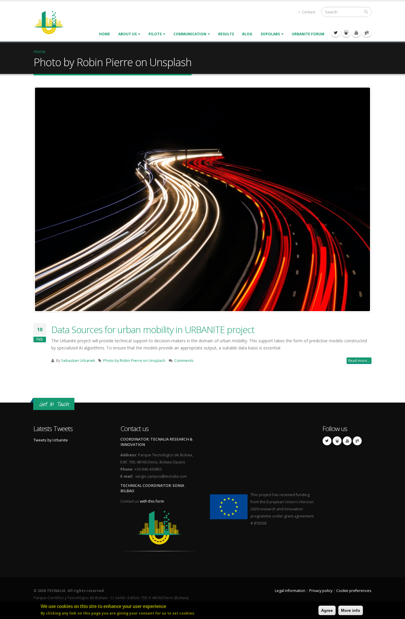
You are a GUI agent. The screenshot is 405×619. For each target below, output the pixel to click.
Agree (327, 610)
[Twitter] (335, 32)
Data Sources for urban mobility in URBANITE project (152, 329)
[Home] (52, 22)
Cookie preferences (353, 590)
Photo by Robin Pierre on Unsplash (134, 360)
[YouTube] (356, 32)
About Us (127, 34)
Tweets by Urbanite (51, 440)
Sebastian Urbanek (78, 360)
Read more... (359, 360)
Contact (308, 12)
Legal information (290, 590)
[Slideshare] (346, 32)
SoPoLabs (270, 34)
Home (104, 34)
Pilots (155, 34)
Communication (189, 34)
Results (226, 34)
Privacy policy (320, 590)
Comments (184, 360)
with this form (152, 501)
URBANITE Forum (308, 34)
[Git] (366, 32)
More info (350, 610)
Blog (247, 34)
